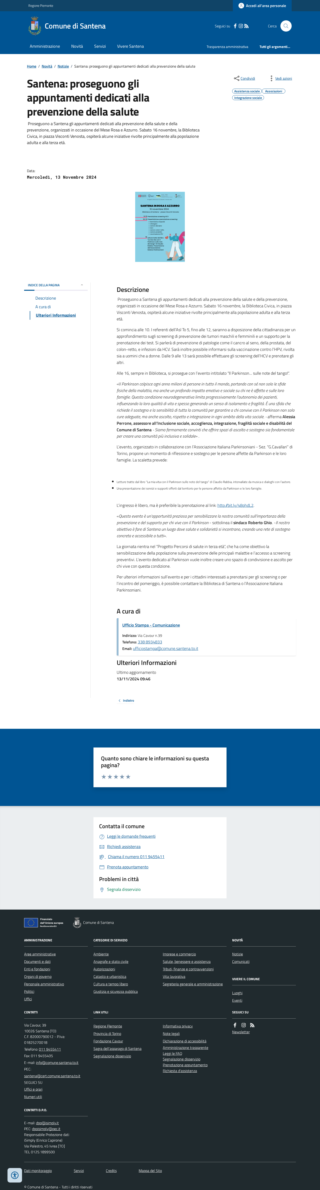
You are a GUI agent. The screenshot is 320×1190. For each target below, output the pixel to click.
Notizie (63, 66)
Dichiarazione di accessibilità (184, 1041)
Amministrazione (45, 46)
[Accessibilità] (15, 1175)
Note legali (171, 1033)
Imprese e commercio (179, 954)
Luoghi (237, 993)
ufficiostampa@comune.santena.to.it (165, 648)
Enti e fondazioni (37, 969)
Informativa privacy (178, 1026)
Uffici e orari (33, 1089)
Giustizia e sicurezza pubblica (115, 991)
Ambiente (101, 954)
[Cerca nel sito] (284, 26)
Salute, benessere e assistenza (187, 961)
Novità (77, 46)
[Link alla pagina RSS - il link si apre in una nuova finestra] (246, 26)
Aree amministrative (40, 954)
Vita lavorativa (174, 976)
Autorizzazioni (104, 969)
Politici (29, 991)
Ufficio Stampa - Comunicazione (151, 625)
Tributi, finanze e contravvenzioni (188, 969)
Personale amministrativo (44, 984)
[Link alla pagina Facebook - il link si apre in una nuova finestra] (235, 26)
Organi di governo (38, 976)
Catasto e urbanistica (109, 976)
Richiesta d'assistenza (180, 1071)
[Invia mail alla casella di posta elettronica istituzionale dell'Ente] (57, 1062)
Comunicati (240, 961)
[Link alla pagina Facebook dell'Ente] (235, 1025)
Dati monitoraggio (38, 1170)
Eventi (237, 1000)
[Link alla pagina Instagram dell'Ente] (243, 1025)
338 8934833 (150, 642)
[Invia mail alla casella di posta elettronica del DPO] (47, 1123)
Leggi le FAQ (172, 1053)
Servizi (100, 46)
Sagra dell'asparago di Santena (117, 1048)
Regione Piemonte (40, 5)
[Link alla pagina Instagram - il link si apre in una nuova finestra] (241, 26)
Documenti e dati (37, 961)
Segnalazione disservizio (112, 1056)
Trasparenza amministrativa (227, 46)
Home (31, 66)
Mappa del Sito (150, 1170)
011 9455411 (50, 1049)
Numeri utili (33, 1096)
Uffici (28, 999)
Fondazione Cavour (108, 1041)
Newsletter (241, 1032)
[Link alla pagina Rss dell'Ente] (252, 1025)
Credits (111, 1170)
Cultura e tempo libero (110, 984)
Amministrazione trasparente (185, 1047)
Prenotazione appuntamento (185, 1065)
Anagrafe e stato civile (110, 961)
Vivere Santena (130, 46)
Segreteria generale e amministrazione (193, 984)
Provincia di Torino (107, 1033)
